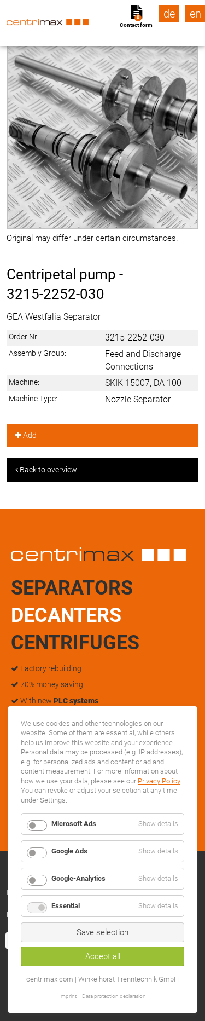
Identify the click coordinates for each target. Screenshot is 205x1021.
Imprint (68, 996)
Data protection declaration (114, 996)
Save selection (102, 932)
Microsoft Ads (73, 824)
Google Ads (69, 851)
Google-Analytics (78, 878)
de (169, 13)
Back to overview (47, 469)
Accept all (102, 956)
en (195, 13)
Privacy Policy (159, 781)
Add (29, 435)
